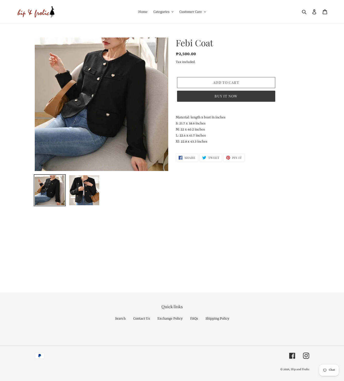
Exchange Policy (170, 319)
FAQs (194, 319)
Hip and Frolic (300, 369)
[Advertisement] (151, 243)
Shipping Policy (217, 319)
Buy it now (226, 96)
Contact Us (141, 319)
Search (120, 319)
